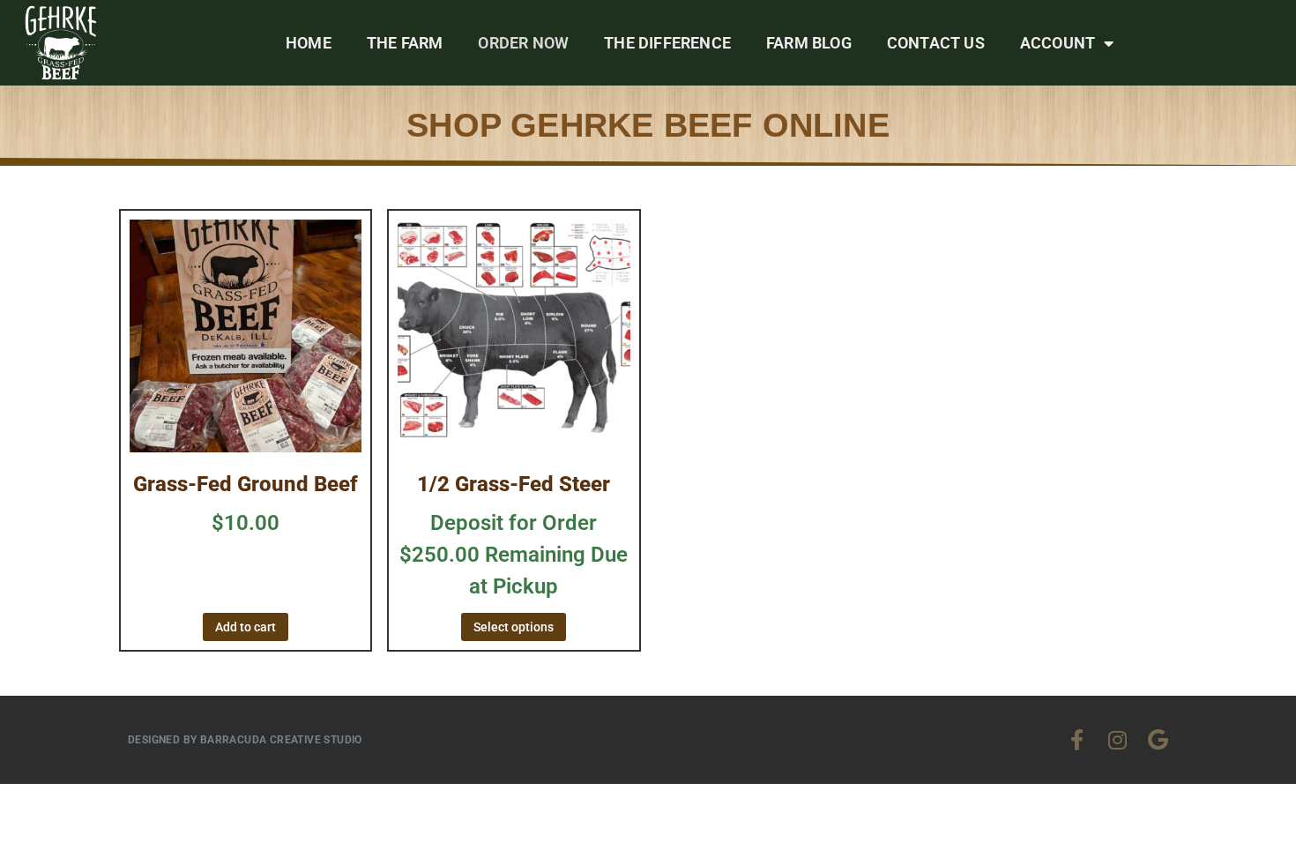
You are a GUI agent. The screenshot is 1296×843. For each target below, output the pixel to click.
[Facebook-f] (1076, 739)
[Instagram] (1117, 739)
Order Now (523, 43)
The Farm (405, 43)
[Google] (1157, 739)
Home (308, 43)
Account (1057, 43)
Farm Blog (809, 43)
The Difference (667, 43)
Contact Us (936, 43)
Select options (513, 627)
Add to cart (245, 627)
